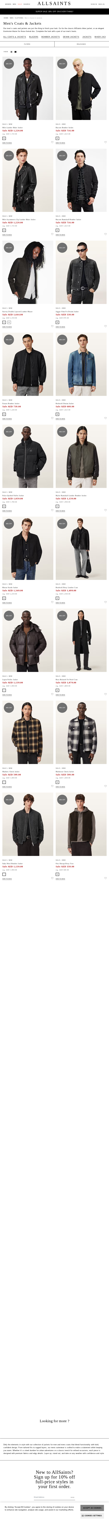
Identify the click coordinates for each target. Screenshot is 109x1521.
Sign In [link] (94, 4)
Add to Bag (7, 143)
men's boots (71, 31)
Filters (27, 44)
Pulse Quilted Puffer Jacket (13, 496)
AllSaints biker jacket (83, 28)
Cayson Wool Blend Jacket (12, 1023)
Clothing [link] (19, 18)
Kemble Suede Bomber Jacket (13, 943)
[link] (8, 4)
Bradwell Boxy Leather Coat (67, 587)
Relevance (81, 44)
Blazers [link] (33, 37)
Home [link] (6, 18)
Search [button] (27, 4)
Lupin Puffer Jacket (10, 680)
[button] (92, 1516)
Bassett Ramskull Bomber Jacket (68, 219)
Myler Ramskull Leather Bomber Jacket (71, 496)
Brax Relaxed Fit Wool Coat (66, 680)
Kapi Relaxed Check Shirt (66, 1023)
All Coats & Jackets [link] (14, 37)
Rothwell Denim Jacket (65, 403)
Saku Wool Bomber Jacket (12, 864)
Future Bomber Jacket (10, 403)
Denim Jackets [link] (71, 37)
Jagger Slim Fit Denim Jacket (67, 312)
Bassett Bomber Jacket (64, 128)
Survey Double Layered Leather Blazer (17, 312)
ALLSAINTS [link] (54, 3)
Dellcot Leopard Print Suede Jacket (69, 943)
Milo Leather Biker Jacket (12, 128)
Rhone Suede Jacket (10, 587)
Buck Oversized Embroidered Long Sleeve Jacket (21, 1181)
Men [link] (11, 18)
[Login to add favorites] (52, 142)
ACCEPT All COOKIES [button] (92, 1508)
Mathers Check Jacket (10, 772)
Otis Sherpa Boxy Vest (65, 864)
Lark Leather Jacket (63, 1181)
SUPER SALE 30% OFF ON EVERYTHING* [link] (55, 12)
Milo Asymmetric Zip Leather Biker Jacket (18, 219)
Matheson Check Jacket (65, 772)
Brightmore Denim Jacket (12, 1102)
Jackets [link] (86, 37)
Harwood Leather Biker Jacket (14, 1261)
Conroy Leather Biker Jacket (67, 1261)
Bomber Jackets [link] (50, 37)
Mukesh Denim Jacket (64, 1102)
